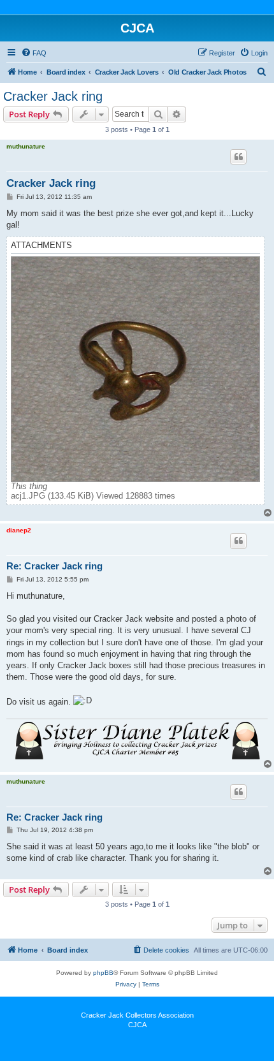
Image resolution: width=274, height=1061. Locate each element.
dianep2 (18, 530)
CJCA (137, 1024)
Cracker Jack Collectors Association (137, 1015)
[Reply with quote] (238, 157)
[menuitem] (34, 53)
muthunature (25, 146)
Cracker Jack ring (53, 96)
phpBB (103, 972)
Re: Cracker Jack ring (54, 565)
